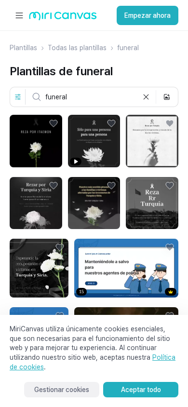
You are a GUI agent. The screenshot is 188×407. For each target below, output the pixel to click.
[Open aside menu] (19, 15)
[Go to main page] (63, 18)
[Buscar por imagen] (167, 97)
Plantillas (23, 48)
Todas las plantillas (77, 48)
